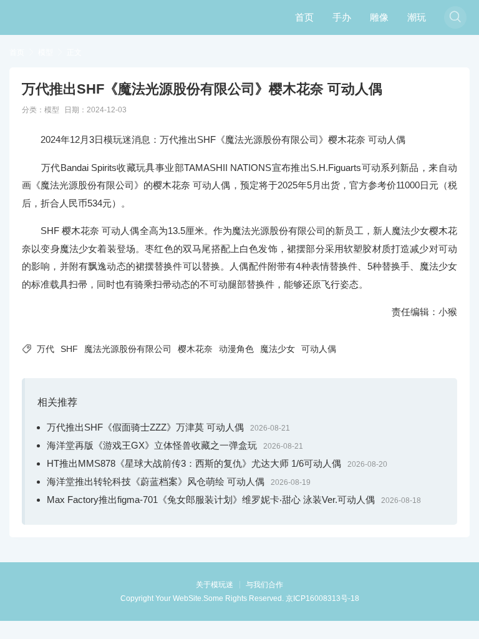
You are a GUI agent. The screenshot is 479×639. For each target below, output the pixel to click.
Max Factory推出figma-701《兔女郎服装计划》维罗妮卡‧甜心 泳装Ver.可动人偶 (211, 499)
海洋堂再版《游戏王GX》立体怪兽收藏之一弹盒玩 (152, 445)
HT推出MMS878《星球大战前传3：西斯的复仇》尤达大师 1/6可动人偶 (194, 463)
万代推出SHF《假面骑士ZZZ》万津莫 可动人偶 (145, 427)
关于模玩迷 (214, 584)
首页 (304, 17)
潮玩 (416, 17)
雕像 (379, 17)
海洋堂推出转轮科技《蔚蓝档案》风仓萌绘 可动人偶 (155, 481)
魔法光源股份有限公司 (128, 349)
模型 (45, 52)
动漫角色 (236, 349)
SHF (69, 349)
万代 (45, 349)
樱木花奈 (195, 349)
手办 (341, 17)
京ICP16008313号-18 (322, 598)
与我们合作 (264, 584)
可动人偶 (318, 349)
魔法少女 (277, 349)
